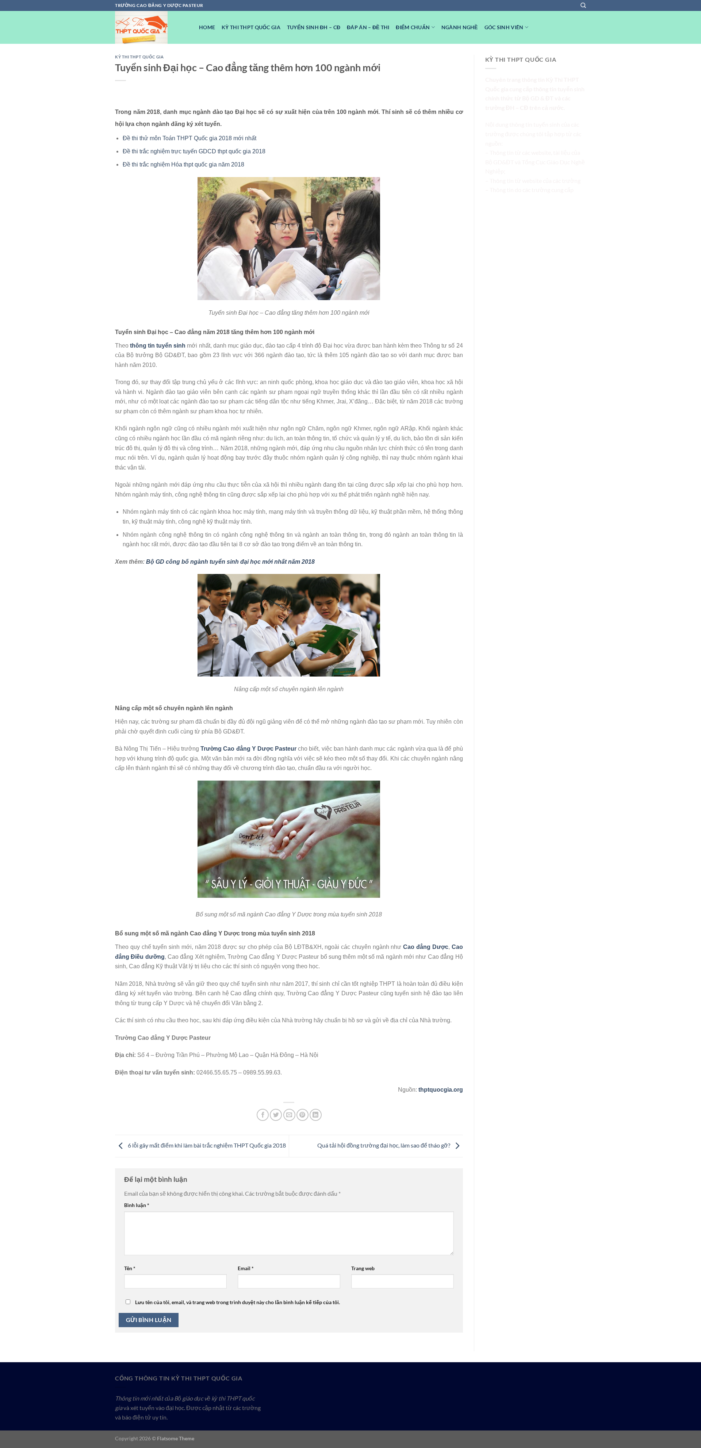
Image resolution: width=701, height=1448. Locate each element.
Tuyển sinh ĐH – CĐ (313, 27)
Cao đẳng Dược (425, 947)
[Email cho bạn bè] (289, 1115)
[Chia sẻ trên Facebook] (263, 1115)
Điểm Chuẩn (413, 27)
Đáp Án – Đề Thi (368, 27)
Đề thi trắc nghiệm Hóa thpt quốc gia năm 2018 (183, 164)
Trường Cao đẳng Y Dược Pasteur (249, 749)
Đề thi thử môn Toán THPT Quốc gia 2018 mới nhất (189, 138)
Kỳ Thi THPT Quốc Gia (251, 27)
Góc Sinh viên (504, 27)
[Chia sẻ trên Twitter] (276, 1115)
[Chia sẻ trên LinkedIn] (316, 1115)
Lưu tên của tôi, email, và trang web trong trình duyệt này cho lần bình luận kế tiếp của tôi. (237, 1302)
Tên (129, 1268)
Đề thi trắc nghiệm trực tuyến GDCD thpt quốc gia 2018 (194, 151)
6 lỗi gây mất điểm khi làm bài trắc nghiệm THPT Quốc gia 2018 (206, 1145)
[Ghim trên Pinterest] (302, 1115)
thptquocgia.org (440, 1090)
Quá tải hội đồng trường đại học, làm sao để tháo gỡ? (384, 1145)
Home (207, 27)
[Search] (583, 5)
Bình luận (136, 1205)
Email (246, 1268)
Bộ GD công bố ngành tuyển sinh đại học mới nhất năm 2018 (230, 562)
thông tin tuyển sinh (157, 345)
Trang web (363, 1268)
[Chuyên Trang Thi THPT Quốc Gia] (151, 27)
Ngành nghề (459, 27)
